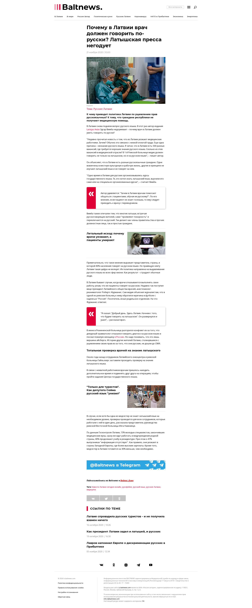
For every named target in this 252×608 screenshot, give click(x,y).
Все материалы (175, 7)
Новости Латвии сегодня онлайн (106, 487)
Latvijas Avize (93, 129)
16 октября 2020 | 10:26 (99, 525)
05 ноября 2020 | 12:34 (98, 551)
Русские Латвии (102, 109)
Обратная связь (64, 597)
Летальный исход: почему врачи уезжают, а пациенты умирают (105, 237)
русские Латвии (153, 487)
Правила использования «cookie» (71, 588)
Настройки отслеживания (68, 592)
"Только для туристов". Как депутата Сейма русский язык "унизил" (103, 390)
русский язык (139, 487)
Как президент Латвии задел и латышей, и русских (124, 531)
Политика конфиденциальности (70, 583)
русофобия (127, 487)
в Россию (119, 337)
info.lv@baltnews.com (112, 599)
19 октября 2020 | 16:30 (99, 536)
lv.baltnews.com (125, 588)
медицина (91, 489)
